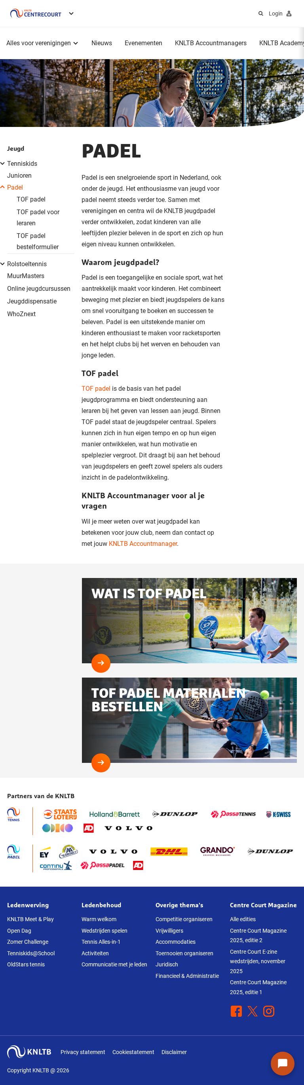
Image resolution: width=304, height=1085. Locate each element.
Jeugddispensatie (32, 301)
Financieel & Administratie (187, 976)
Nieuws (101, 43)
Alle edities (243, 919)
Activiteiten (95, 953)
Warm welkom (99, 919)
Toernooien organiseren (184, 953)
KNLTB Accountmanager (143, 543)
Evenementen (143, 43)
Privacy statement (83, 1052)
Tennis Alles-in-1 (101, 942)
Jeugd (15, 148)
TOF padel (31, 199)
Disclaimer (174, 1052)
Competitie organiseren (184, 919)
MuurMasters (25, 276)
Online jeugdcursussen (38, 288)
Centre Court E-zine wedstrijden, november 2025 (257, 961)
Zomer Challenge (27, 942)
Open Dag (19, 931)
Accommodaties (176, 942)
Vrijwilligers (169, 931)
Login (276, 13)
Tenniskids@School (31, 953)
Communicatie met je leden (114, 964)
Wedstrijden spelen (104, 931)
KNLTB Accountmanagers (211, 43)
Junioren (19, 175)
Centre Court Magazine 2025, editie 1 (258, 987)
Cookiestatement (133, 1052)
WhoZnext (21, 314)
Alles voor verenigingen (38, 43)
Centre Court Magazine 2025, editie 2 (258, 936)
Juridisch (167, 964)
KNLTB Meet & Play (30, 919)
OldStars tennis (26, 964)
